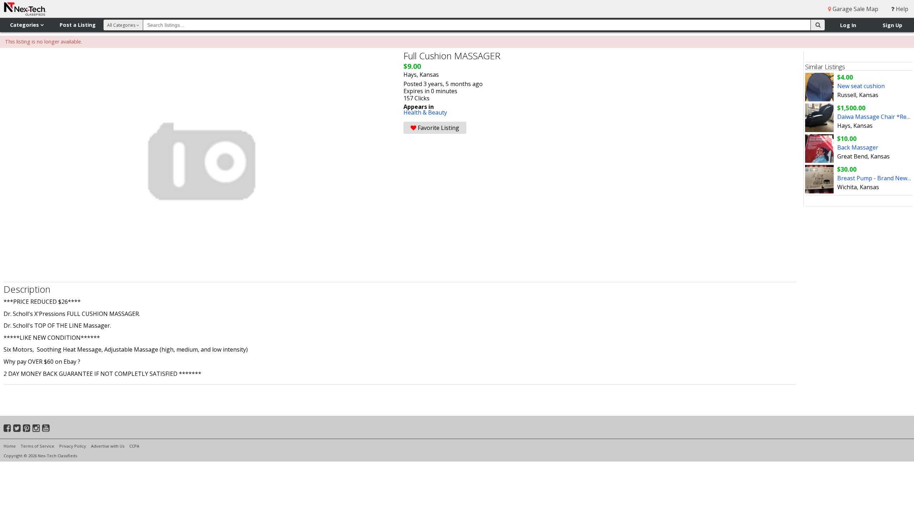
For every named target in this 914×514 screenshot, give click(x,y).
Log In (848, 25)
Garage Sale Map (854, 9)
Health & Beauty (425, 112)
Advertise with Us (107, 446)
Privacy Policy (72, 446)
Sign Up (892, 25)
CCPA (134, 446)
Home (10, 446)
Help (901, 9)
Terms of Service (37, 446)
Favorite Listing (437, 128)
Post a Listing (78, 24)
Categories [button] (25, 24)
